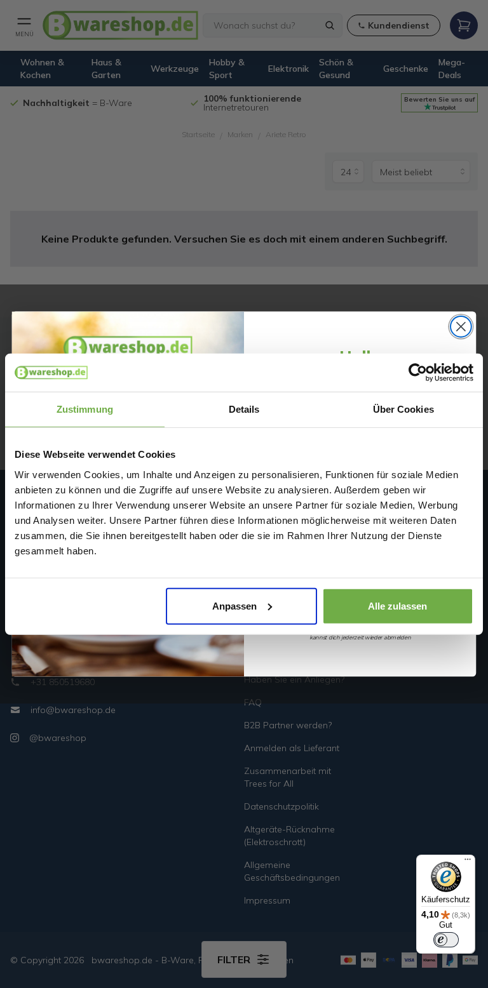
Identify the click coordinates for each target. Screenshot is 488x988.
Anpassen (234, 605)
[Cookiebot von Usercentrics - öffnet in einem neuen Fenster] (417, 372)
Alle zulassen (397, 605)
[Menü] (467, 862)
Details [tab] (244, 409)
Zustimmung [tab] (85, 409)
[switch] (446, 939)
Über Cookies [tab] (403, 409)
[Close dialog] (461, 326)
